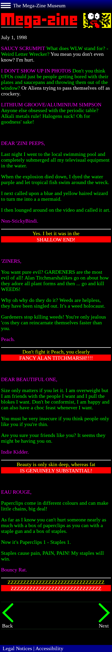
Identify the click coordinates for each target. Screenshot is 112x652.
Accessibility (49, 648)
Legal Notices (17, 648)
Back (7, 626)
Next (104, 626)
